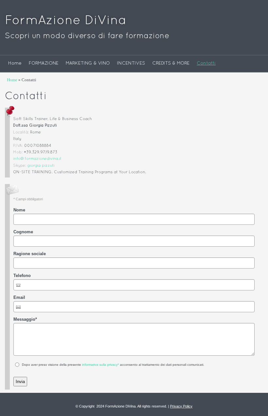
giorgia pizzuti (41, 165)
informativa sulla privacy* (100, 364)
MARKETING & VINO (88, 63)
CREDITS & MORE (171, 63)
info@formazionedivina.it (37, 159)
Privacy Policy (181, 406)
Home (15, 63)
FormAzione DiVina (65, 21)
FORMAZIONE (44, 63)
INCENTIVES (131, 63)
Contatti (206, 63)
